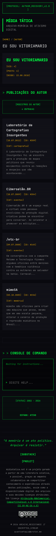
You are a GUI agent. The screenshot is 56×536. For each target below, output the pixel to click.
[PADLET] (28, 461)
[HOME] (6, 39)
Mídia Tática (19, 20)
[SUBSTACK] (28, 454)
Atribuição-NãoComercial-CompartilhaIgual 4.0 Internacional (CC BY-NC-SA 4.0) (28, 502)
